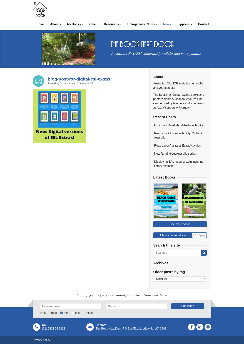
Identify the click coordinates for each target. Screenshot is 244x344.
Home (40, 24)
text (77, 313)
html (66, 313)
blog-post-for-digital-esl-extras (79, 79)
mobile (90, 313)
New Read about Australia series (175, 153)
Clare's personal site (173, 235)
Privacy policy (41, 340)
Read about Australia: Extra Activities (177, 145)
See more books (180, 224)
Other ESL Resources (104, 24)
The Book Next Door (40, 9)
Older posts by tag (169, 272)
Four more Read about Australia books (178, 125)
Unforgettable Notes (141, 24)
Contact (203, 24)
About (54, 24)
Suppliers (183, 24)
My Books (74, 24)
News (167, 24)
